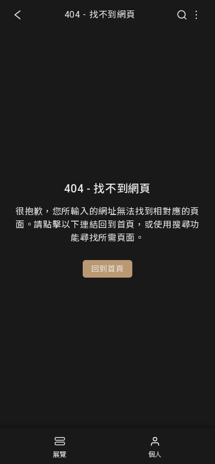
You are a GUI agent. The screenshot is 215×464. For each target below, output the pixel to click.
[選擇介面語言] (196, 14)
